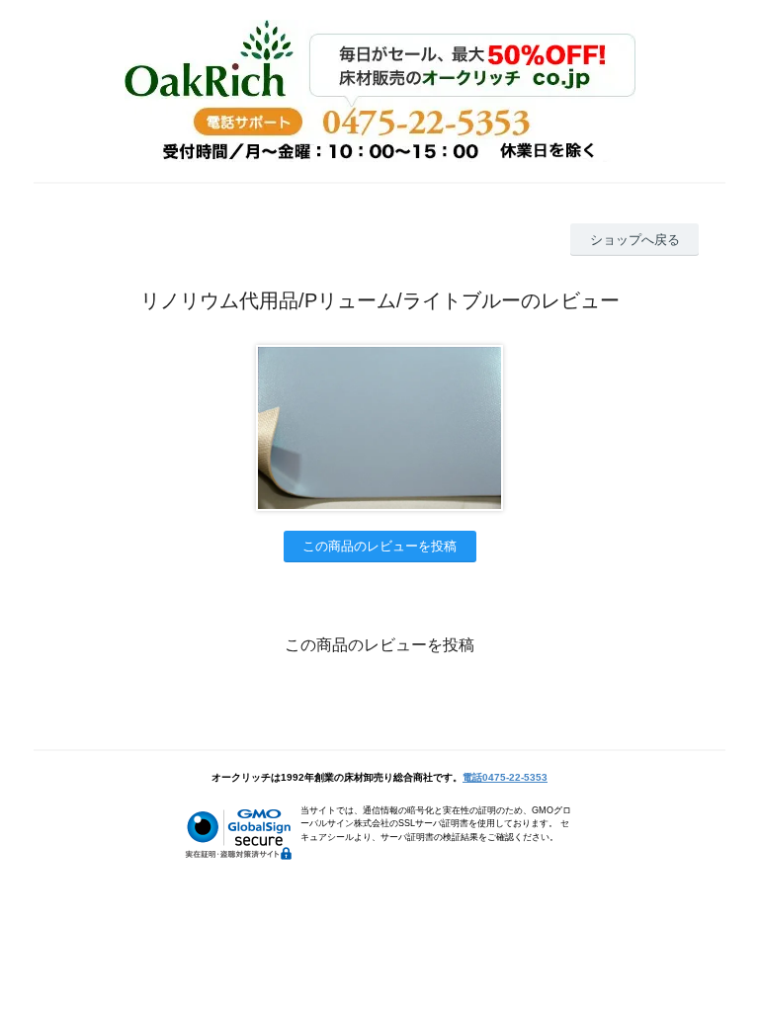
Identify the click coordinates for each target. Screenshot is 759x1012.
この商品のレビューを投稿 (379, 546)
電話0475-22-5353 (505, 777)
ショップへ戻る (635, 239)
